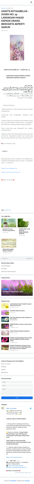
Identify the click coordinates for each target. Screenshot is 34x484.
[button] (31, 2)
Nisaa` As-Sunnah (5, 364)
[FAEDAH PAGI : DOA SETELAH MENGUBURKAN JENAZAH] (25, 223)
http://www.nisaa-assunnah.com (11, 172)
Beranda (3, 8)
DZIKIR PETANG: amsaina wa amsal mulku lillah (21, 325)
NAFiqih (3, 369)
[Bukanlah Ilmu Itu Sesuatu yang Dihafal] (8, 223)
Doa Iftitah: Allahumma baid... (17, 310)
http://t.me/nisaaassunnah (9, 168)
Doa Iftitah (4, 268)
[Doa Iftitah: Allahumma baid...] (5, 312)
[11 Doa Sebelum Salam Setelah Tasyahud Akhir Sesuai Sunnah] (5, 305)
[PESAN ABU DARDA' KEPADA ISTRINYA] (8, 243)
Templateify (13, 480)
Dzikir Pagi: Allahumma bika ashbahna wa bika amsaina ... (21, 318)
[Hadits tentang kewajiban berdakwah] (5, 332)
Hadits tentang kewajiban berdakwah (19, 331)
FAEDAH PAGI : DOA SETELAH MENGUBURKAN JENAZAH (24, 231)
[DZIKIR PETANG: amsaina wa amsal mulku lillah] (5, 326)
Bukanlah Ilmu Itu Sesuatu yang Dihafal (9, 229)
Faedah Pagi (10, 8)
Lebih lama (29, 258)
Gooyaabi (27, 480)
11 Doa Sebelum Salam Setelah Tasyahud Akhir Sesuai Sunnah (20, 304)
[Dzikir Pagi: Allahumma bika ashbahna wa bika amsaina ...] (5, 319)
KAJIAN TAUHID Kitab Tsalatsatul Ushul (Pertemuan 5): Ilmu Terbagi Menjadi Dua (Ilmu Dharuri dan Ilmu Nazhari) (20, 347)
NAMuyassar (4, 372)
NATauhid (3, 366)
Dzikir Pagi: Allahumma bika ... (9, 271)
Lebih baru (5, 258)
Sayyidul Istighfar (5, 266)
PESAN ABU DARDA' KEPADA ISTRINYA (8, 250)
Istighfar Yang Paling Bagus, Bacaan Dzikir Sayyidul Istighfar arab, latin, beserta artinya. (21, 339)
